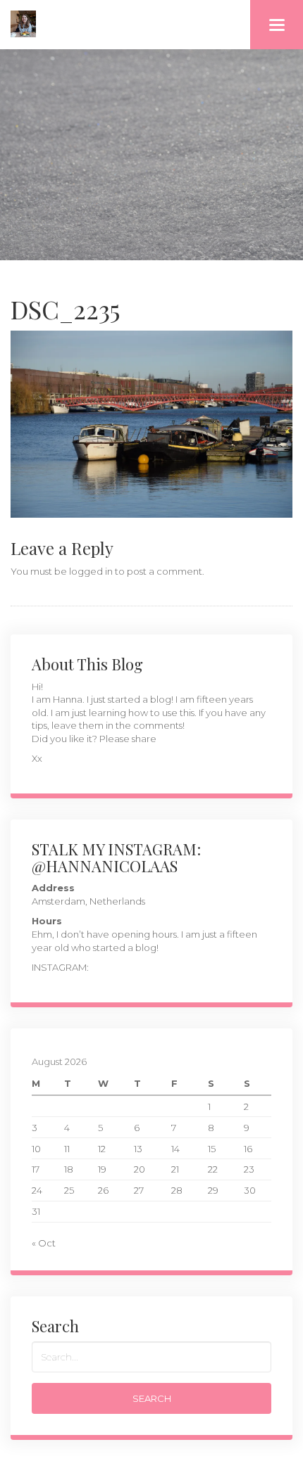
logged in (91, 571)
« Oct (44, 1243)
